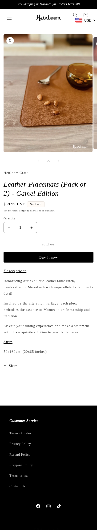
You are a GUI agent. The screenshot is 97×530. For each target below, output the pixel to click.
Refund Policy (19, 454)
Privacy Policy (20, 444)
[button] (9, 18)
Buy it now (48, 257)
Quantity (10, 218)
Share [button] (13, 366)
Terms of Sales (20, 433)
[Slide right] (59, 161)
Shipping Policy (21, 465)
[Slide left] (38, 161)
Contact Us (17, 486)
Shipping (24, 210)
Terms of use (18, 475)
